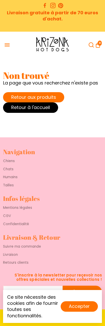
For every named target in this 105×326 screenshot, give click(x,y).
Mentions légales (17, 208)
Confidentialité (16, 224)
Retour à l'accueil (30, 107)
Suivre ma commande (22, 247)
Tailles (8, 185)
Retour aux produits (33, 97)
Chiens (9, 161)
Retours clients (16, 263)
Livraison (10, 255)
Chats (8, 169)
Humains (10, 177)
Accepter (79, 306)
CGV (7, 216)
